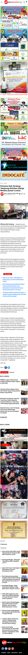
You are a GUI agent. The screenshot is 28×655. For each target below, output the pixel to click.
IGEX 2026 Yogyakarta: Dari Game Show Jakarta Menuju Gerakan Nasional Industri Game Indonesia (10, 596)
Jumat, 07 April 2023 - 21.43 (9, 194)
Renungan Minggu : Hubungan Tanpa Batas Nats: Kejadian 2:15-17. (11, 561)
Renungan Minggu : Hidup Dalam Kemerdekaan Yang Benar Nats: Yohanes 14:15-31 (11, 587)
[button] (26, 1)
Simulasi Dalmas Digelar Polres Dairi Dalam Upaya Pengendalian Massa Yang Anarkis (10, 390)
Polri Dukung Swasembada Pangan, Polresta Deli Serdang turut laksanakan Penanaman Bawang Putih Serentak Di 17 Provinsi (14, 287)
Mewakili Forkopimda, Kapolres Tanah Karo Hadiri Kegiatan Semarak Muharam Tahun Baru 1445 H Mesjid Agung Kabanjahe (9, 401)
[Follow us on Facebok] (2, 648)
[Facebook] (5, 367)
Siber (8, 652)
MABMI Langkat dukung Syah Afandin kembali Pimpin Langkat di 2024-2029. (10, 381)
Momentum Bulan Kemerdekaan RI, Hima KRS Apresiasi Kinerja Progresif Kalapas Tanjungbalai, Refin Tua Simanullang (10, 630)
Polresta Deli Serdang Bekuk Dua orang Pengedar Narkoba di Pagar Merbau (11, 612)
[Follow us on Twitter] (6, 648)
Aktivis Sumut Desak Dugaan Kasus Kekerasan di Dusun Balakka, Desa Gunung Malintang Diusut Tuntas (10, 604)
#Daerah (11, 372)
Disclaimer (14, 652)
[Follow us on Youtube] (12, 648)
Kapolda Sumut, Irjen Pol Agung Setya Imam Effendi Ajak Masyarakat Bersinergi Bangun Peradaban (9, 410)
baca (21, 194)
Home (1, 183)
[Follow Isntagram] (9, 648)
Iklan (20, 652)
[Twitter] (8, 367)
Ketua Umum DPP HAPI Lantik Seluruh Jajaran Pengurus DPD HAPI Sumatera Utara (11, 552)
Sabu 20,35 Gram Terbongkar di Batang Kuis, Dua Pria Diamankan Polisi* (13, 279)
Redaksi (3, 652)
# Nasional (3, 544)
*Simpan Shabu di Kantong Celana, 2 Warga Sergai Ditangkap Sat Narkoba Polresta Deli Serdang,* (14, 294)
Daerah (5, 183)
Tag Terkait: (4, 372)
